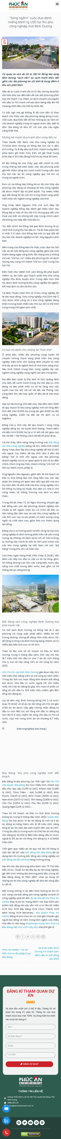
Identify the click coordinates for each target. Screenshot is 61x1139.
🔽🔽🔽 (30, 1002)
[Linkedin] (42, 1122)
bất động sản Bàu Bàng (38, 852)
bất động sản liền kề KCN (15, 859)
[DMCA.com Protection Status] (30, 1134)
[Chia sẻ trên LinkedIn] (43, 937)
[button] (57, 3)
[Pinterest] (36, 1122)
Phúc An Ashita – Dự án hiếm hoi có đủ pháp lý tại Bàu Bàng (16, 953)
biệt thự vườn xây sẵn (25, 927)
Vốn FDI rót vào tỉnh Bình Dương (20, 672)
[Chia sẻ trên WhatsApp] (17, 937)
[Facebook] (18, 1122)
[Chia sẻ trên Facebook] (22, 937)
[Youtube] (30, 1122)
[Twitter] (24, 1122)
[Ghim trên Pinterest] (38, 937)
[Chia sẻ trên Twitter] (28, 937)
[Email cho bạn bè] (33, 937)
